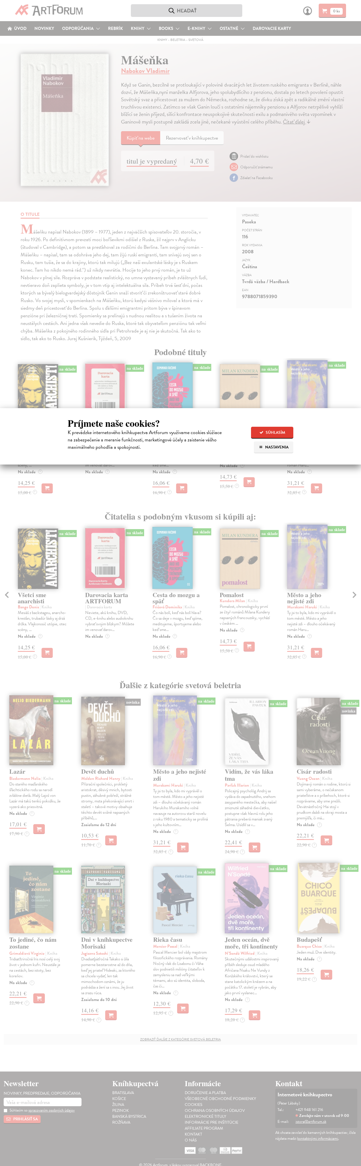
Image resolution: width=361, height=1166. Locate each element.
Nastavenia (276, 447)
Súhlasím (275, 432)
